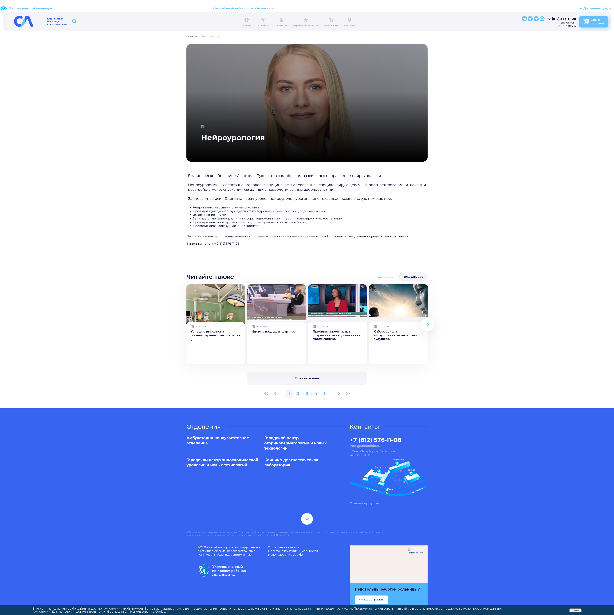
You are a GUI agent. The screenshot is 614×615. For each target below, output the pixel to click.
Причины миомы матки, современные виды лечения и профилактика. (337, 335)
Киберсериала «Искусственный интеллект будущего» (395, 335)
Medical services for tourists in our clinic (244, 8)
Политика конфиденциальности (293, 551)
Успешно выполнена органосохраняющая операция (215, 333)
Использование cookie (285, 554)
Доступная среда (597, 8)
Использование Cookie (147, 611)
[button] (380, 277)
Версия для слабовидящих (31, 8)
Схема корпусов (364, 503)
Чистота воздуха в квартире (274, 331)
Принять (575, 610)
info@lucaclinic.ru (365, 446)
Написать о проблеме (371, 599)
